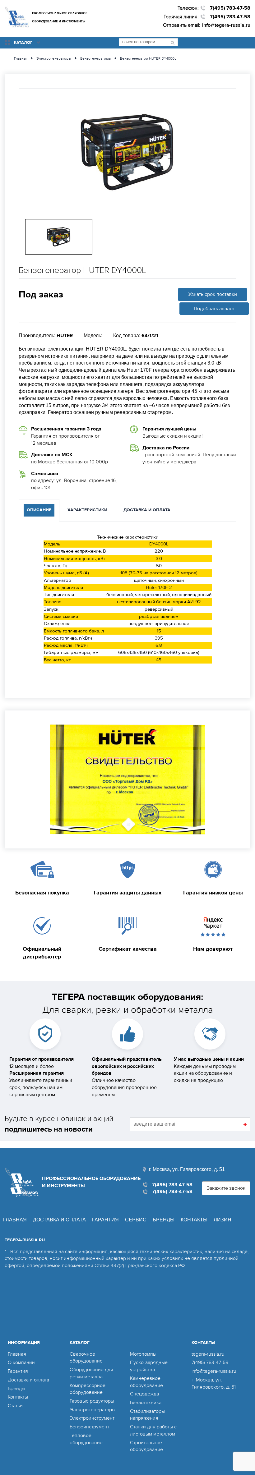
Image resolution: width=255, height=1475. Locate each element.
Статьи (15, 1406)
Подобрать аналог (214, 309)
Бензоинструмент (89, 1427)
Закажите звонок (226, 1188)
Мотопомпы (143, 1354)
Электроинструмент (92, 1418)
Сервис (135, 1219)
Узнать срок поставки (212, 294)
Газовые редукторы (92, 1401)
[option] (127, 152)
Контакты (194, 1219)
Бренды (163, 1219)
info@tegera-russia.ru (226, 25)
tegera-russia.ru (208, 1354)
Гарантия (105, 1219)
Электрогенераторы (92, 1410)
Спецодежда (144, 1394)
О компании (21, 1362)
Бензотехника (145, 1402)
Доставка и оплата (59, 1219)
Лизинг (224, 1219)
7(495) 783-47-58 (230, 8)
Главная (15, 1219)
